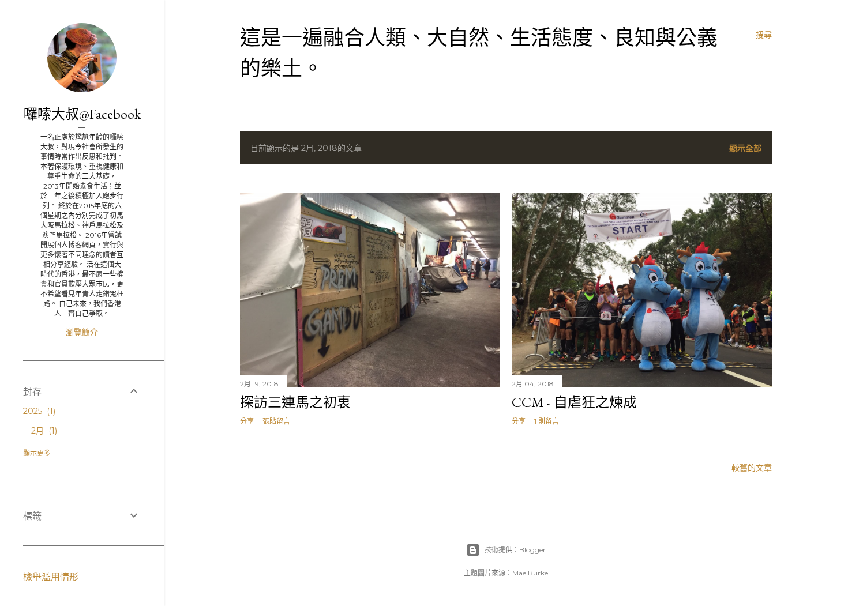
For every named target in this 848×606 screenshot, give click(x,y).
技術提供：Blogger (515, 549)
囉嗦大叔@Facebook (82, 114)
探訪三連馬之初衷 (295, 402)
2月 (43, 431)
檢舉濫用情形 (50, 576)
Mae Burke (530, 573)
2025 (38, 411)
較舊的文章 (751, 467)
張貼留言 (276, 421)
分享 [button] (247, 421)
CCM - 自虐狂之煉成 (574, 402)
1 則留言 (546, 421)
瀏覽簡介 (82, 332)
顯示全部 (745, 148)
